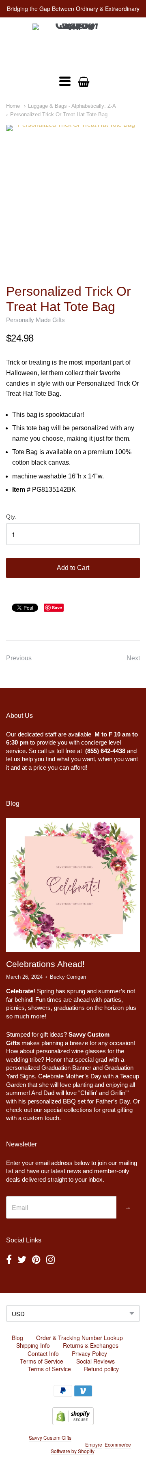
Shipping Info (33, 1345)
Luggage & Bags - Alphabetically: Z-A (72, 106)
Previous (19, 658)
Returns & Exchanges (90, 1345)
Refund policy (101, 1369)
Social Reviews (95, 1361)
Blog (17, 1338)
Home (13, 106)
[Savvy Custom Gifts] (73, 45)
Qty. (11, 517)
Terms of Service (41, 1361)
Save (57, 607)
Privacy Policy (89, 1353)
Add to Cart (73, 567)
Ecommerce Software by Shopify (91, 1448)
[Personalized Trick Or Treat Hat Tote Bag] (73, 191)
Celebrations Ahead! (45, 964)
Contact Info (43, 1353)
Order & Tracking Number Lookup (79, 1338)
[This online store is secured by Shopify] (73, 1422)
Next (133, 658)
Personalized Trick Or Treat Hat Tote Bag (58, 114)
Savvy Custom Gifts (50, 1437)
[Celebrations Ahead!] (73, 885)
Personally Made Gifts (35, 319)
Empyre (93, 1444)
